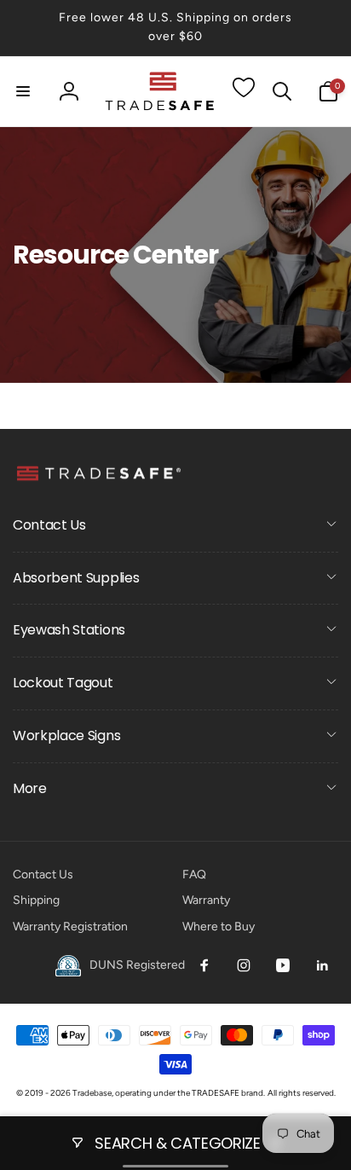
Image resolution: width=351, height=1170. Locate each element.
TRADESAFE (215, 1092)
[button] (23, 91)
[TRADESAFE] (98, 480)
